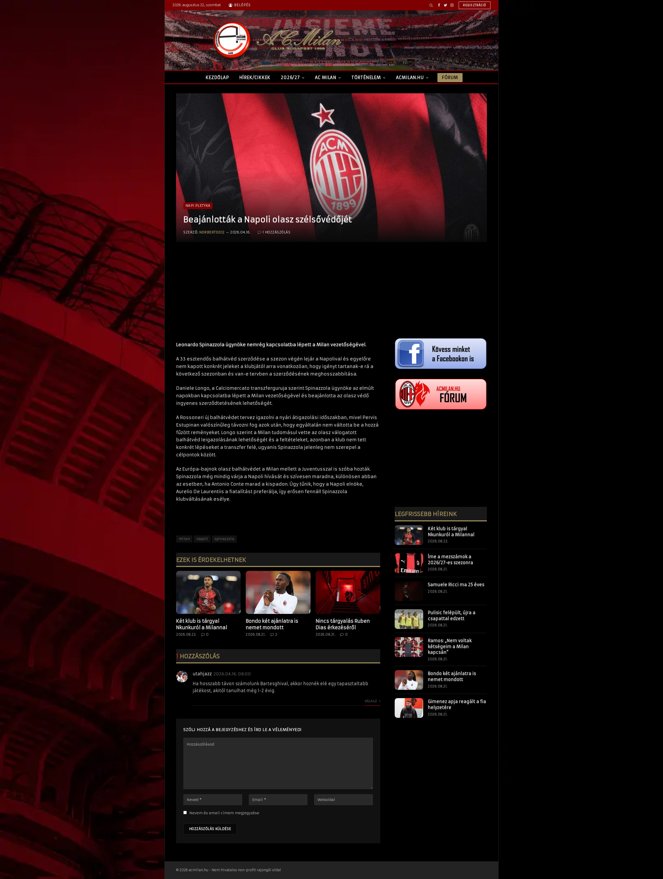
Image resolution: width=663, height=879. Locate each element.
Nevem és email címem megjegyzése (224, 813)
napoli (202, 539)
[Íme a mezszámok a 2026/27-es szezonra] (409, 563)
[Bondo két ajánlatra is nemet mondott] (278, 592)
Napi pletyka (198, 205)
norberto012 (212, 232)
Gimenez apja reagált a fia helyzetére (457, 704)
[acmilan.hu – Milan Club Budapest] (276, 40)
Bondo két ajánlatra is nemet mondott (272, 624)
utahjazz (202, 673)
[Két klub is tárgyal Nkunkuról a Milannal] (208, 592)
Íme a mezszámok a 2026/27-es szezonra (450, 559)
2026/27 (290, 77)
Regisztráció (474, 5)
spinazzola (224, 539)
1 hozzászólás (276, 232)
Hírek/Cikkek (255, 77)
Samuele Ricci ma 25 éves (456, 584)
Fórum (450, 77)
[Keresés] (431, 5)
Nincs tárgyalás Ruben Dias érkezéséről (343, 624)
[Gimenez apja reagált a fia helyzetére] (409, 708)
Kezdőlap (217, 77)
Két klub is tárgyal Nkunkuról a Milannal (201, 624)
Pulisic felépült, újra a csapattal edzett (451, 615)
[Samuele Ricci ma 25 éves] (409, 591)
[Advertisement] (278, 297)
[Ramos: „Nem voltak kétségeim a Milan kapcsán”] (409, 647)
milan (184, 539)
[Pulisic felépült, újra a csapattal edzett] (409, 619)
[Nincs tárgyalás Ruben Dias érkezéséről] (348, 592)
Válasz (371, 701)
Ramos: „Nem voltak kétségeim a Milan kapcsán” (450, 646)
